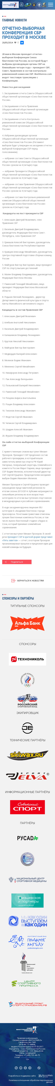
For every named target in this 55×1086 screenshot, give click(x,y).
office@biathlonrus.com (30, 1057)
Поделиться (17, 561)
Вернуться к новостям (30, 580)
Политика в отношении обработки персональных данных (31, 1081)
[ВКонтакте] (22, 42)
